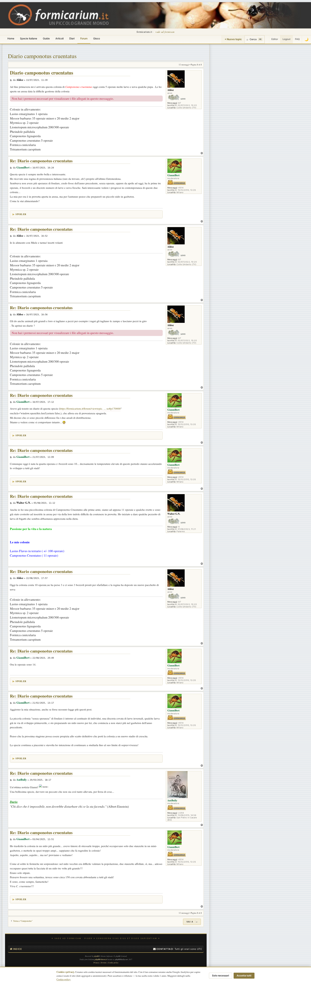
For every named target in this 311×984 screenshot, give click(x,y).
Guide (46, 38)
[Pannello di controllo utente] (267, 39)
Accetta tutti (244, 975)
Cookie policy (64, 979)
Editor (274, 39)
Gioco (96, 38)
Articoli (59, 38)
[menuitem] (163, 949)
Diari (72, 38)
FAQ (297, 39)
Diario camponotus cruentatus (42, 56)
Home (10, 38)
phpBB (96, 956)
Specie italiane (28, 38)
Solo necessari (220, 975)
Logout (286, 39)
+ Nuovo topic (233, 39)
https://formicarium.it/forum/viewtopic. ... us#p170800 (90, 408)
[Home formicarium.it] (155, 15)
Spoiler (20, 214)
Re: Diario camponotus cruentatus (41, 161)
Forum (83, 38)
